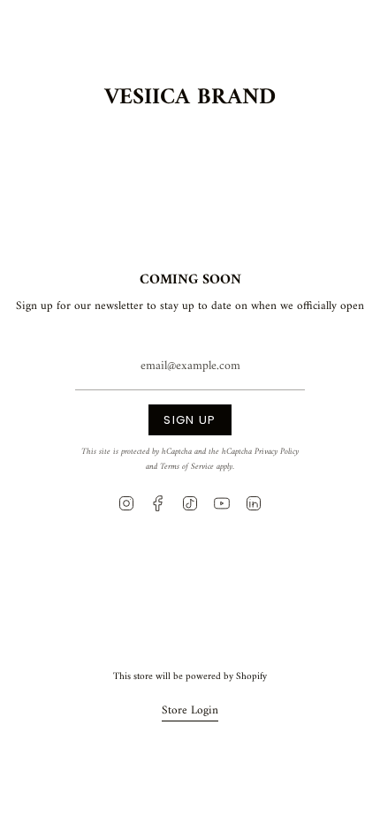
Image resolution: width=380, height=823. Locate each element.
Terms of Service (187, 466)
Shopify (251, 676)
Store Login (190, 710)
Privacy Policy (277, 451)
